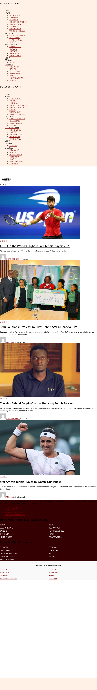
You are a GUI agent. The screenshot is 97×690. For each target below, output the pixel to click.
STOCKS (52, 556)
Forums (52, 576)
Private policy (54, 572)
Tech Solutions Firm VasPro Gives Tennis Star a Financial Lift (38, 327)
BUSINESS (4, 547)
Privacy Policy (5, 572)
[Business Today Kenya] (10, 88)
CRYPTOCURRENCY (7, 556)
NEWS (51, 525)
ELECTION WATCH (7, 528)
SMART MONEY (6, 550)
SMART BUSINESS (7, 559)
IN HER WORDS (6, 537)
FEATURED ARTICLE (56, 531)
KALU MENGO (11, 342)
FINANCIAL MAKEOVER (8, 553)
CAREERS (3, 531)
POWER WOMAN (55, 537)
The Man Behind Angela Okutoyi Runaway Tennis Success (37, 403)
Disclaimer (4, 576)
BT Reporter (10, 497)
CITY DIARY (4, 534)
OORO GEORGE (12, 259)
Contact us (53, 579)
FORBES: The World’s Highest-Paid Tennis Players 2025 (35, 246)
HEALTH (52, 534)
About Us (3, 569)
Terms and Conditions (8, 579)
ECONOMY (53, 547)
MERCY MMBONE (13, 419)
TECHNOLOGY (54, 528)
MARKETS (52, 553)
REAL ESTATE (54, 550)
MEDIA (2, 525)
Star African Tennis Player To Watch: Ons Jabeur (30, 481)
